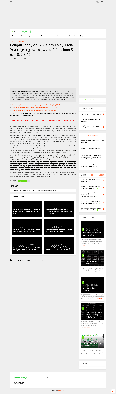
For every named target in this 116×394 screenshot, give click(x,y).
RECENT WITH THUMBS (89, 135)
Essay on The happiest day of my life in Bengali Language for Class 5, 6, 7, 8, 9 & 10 (26, 211)
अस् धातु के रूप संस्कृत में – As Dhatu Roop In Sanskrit (91, 261)
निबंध (22, 36)
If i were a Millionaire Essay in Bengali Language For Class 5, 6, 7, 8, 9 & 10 (58, 249)
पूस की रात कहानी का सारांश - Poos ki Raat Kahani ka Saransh (92, 343)
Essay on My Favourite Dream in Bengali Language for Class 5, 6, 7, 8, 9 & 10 (36, 105)
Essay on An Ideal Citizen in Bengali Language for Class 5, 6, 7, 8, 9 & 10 (34, 108)
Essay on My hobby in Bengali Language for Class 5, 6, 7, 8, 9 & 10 (59, 230)
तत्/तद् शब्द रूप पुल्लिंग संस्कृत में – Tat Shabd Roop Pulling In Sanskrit (92, 314)
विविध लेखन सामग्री (70, 36)
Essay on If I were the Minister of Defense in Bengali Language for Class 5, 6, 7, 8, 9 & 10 (59, 211)
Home (15, 36)
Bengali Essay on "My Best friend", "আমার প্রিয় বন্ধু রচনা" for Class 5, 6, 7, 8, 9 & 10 (26, 249)
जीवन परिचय (60, 36)
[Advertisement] (43, 16)
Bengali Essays (21, 41)
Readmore (85, 245)
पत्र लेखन (41, 36)
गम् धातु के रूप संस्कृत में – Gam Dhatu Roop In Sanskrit (91, 288)
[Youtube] (11, 1)
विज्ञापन (83, 36)
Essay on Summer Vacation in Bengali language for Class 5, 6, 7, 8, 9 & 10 (35, 110)
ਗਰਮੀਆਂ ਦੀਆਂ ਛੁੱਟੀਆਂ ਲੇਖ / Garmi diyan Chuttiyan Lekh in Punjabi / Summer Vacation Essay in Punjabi (91, 157)
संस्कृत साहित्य (31, 36)
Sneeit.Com (61, 390)
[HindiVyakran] (26, 31)
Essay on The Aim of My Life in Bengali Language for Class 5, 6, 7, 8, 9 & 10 (26, 230)
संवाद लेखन (50, 36)
